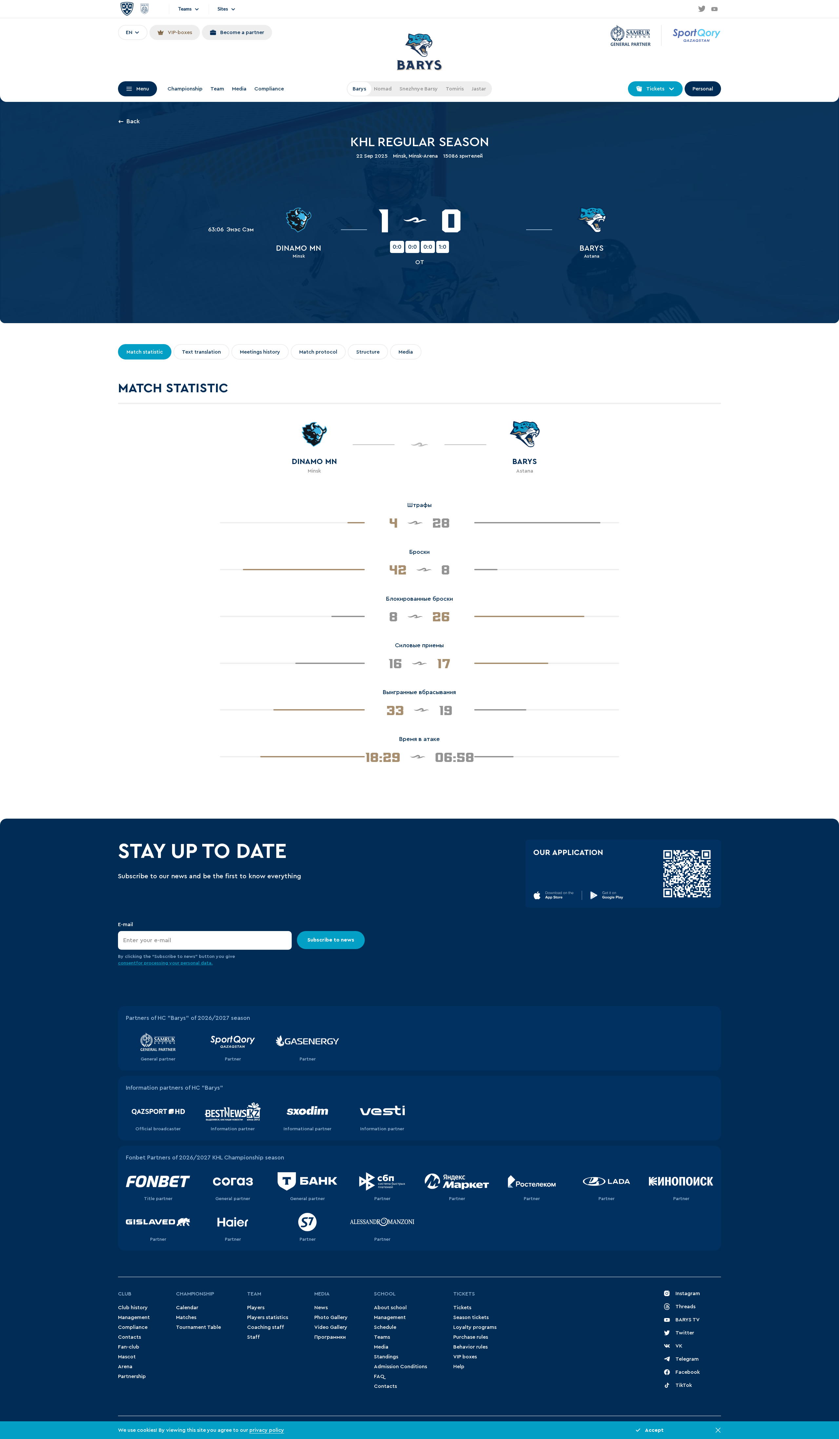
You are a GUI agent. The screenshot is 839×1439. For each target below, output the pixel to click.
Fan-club (128, 1347)
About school (390, 1307)
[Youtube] (714, 9)
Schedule (385, 1327)
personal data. (197, 963)
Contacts (129, 1337)
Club (124, 1293)
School (385, 1293)
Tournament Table (198, 1327)
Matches (186, 1317)
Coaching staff (265, 1327)
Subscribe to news (330, 940)
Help (458, 1366)
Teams (382, 1337)
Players (255, 1307)
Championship (185, 88)
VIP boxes (465, 1356)
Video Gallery (330, 1327)
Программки (330, 1337)
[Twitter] (701, 9)
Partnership (132, 1376)
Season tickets (471, 1317)
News (321, 1307)
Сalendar (187, 1307)
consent (127, 963)
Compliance (269, 88)
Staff (253, 1337)
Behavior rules (470, 1347)
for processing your (158, 963)
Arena (125, 1366)
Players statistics (267, 1317)
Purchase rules (470, 1337)
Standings (386, 1356)
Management (134, 1317)
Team (217, 88)
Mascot (127, 1356)
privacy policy (266, 1430)
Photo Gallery (331, 1317)
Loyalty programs (475, 1327)
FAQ (379, 1376)
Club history (133, 1307)
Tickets (464, 1293)
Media (239, 88)
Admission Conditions (400, 1366)
